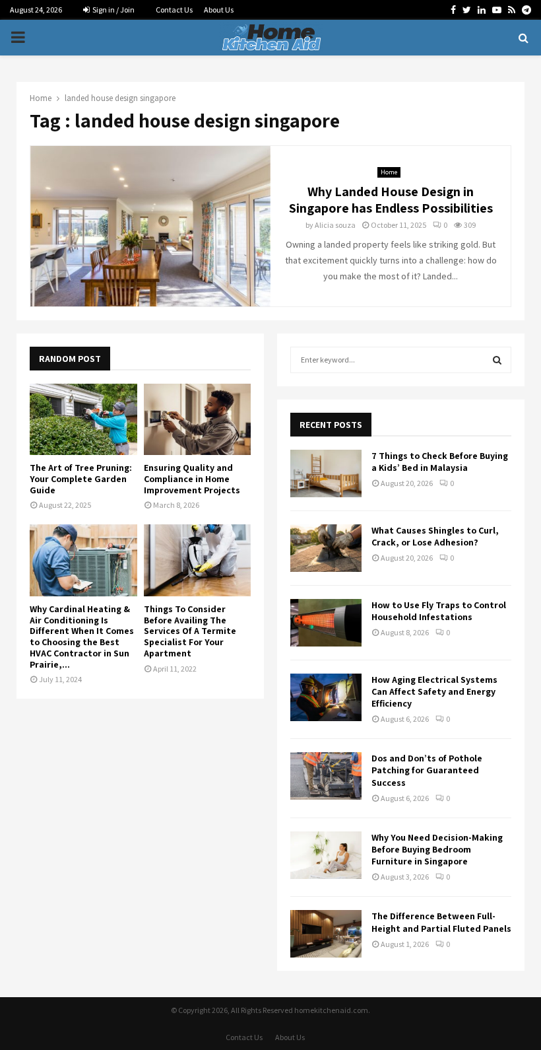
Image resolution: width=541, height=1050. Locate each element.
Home (389, 172)
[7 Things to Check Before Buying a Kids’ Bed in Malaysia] (326, 473)
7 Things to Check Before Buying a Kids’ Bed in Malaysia (439, 461)
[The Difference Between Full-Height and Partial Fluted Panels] (326, 934)
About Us (219, 10)
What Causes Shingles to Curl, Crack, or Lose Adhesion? (435, 536)
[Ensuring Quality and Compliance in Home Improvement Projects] (197, 419)
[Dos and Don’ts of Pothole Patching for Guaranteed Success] (326, 776)
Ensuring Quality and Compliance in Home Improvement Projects (192, 479)
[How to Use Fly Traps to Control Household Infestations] (326, 623)
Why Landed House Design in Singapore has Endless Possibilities (391, 200)
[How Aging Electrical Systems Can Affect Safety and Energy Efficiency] (326, 697)
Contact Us (174, 10)
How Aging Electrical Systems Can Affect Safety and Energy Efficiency (434, 691)
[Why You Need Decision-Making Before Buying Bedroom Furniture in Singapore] (326, 855)
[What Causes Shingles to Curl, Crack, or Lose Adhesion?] (326, 548)
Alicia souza (335, 225)
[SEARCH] (497, 360)
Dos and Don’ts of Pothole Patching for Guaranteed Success (426, 770)
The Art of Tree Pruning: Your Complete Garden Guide (81, 479)
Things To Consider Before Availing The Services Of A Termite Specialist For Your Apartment (190, 631)
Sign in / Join (113, 10)
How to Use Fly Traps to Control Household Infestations (438, 611)
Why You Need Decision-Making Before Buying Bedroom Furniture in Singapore (437, 849)
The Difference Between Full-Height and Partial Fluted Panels (441, 922)
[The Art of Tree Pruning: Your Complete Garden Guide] (83, 419)
